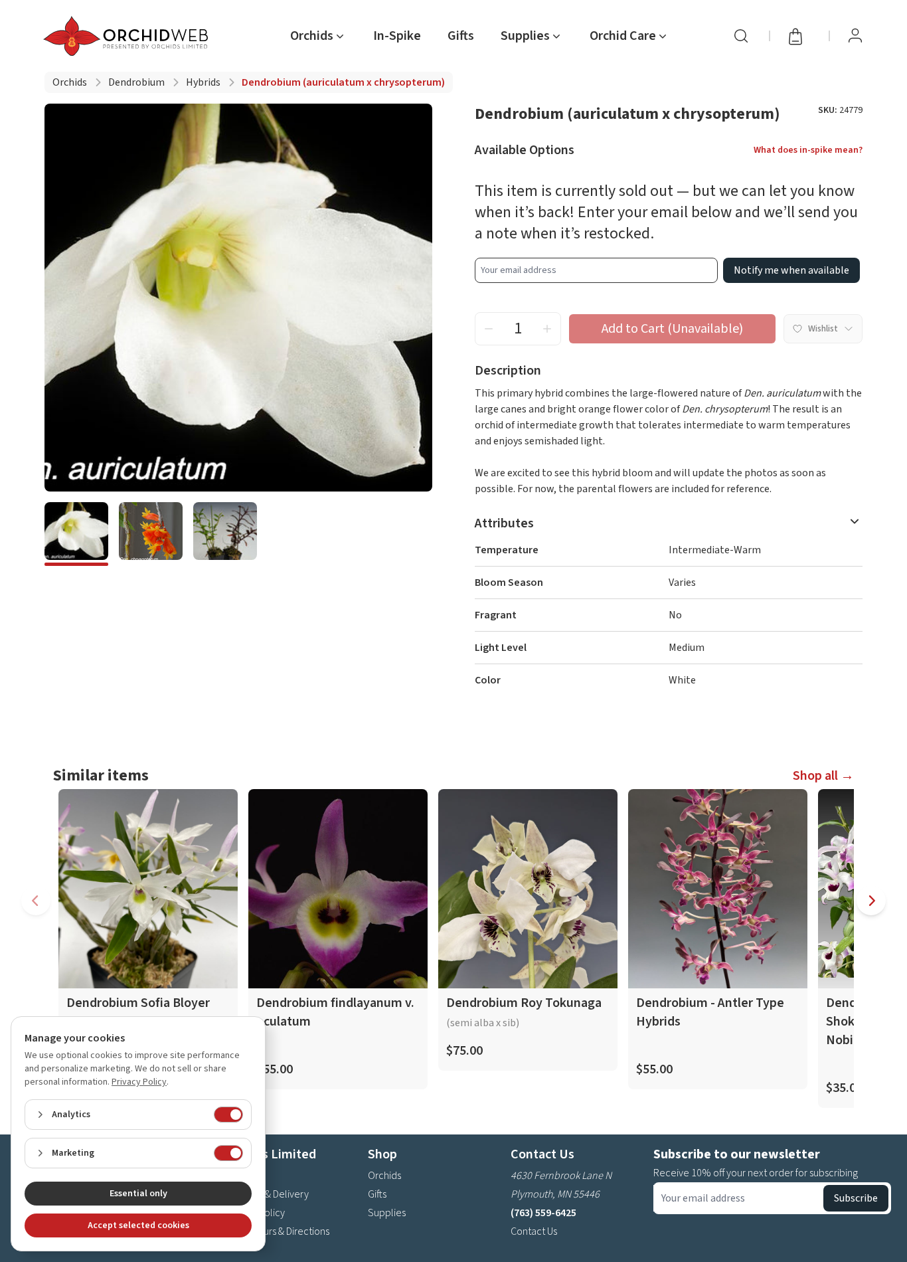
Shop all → (823, 775)
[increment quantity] (547, 328)
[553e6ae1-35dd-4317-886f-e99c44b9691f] (151, 534)
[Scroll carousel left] (35, 900)
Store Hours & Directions (277, 1231)
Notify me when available (791, 270)
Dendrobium (136, 82)
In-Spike (397, 36)
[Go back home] (128, 36)
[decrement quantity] (488, 328)
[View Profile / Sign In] (855, 36)
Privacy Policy (139, 1082)
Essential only (138, 1193)
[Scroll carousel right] (871, 900)
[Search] (741, 36)
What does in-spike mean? (808, 150)
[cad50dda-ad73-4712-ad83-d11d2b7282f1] (76, 534)
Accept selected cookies (138, 1225)
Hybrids (203, 82)
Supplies (387, 1213)
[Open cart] (799, 36)
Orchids (69, 82)
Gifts (461, 36)
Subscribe (856, 1198)
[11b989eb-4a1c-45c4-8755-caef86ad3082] (225, 534)
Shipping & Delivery (267, 1194)
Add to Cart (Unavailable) (672, 328)
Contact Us (534, 1231)
